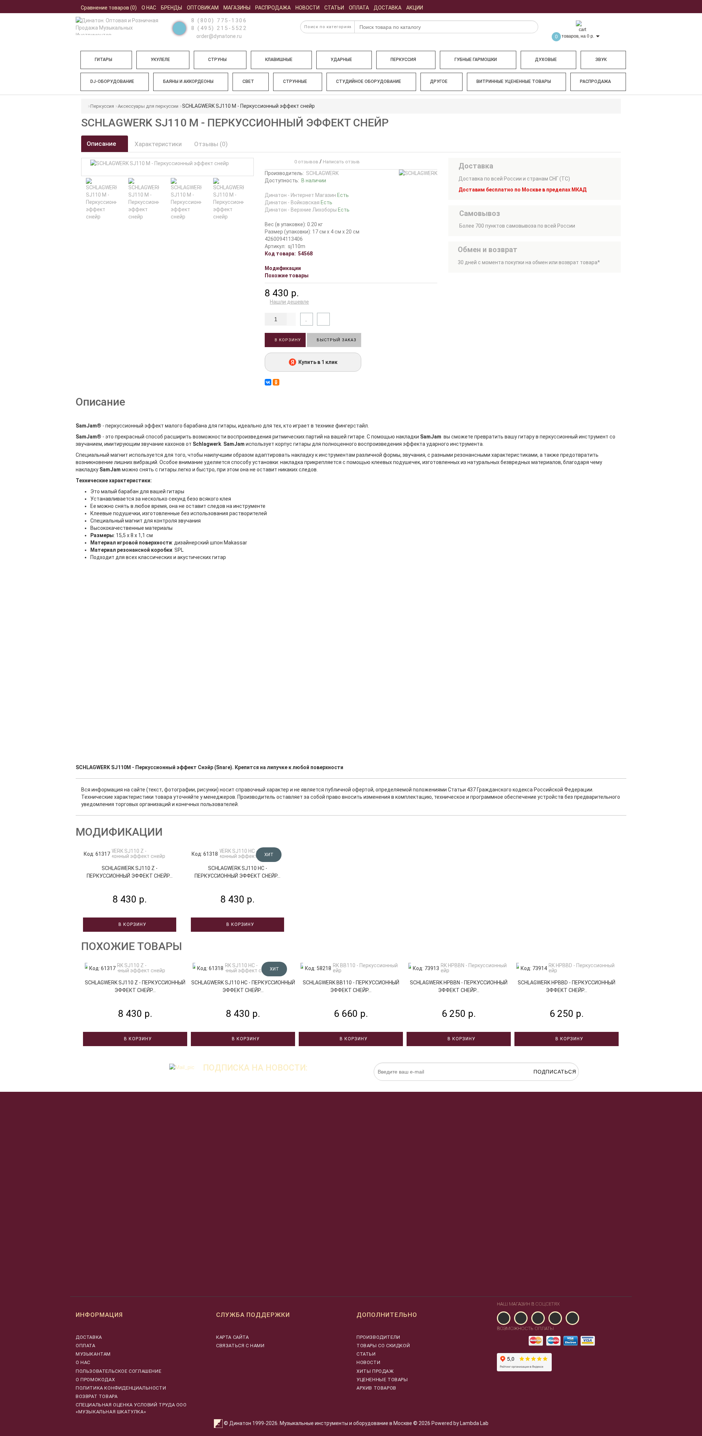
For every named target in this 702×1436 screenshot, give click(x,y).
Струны (217, 59)
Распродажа (595, 81)
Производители (378, 1337)
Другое (439, 81)
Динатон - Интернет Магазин (307, 195)
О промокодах (95, 1379)
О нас (83, 1362)
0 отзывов (305, 161)
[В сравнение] (323, 319)
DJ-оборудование (112, 81)
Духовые (546, 59)
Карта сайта (232, 1337)
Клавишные (278, 59)
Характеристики (158, 144)
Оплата (85, 1345)
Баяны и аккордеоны (188, 81)
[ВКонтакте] (268, 382)
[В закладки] (306, 319)
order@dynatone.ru (218, 36)
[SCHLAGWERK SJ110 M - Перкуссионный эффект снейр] (132, 199)
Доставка (89, 1337)
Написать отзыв (341, 161)
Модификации (283, 268)
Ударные (341, 59)
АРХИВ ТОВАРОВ (376, 1388)
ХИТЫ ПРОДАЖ (375, 1371)
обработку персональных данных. (544, 1084)
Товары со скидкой (383, 1345)
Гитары (103, 59)
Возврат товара (96, 1396)
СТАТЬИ (366, 1354)
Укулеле (160, 59)
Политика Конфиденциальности (121, 1388)
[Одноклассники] (276, 382)
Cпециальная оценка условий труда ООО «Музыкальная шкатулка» (131, 1408)
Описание (102, 143)
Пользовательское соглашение (118, 1371)
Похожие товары (287, 275)
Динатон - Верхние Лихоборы (307, 210)
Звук (601, 59)
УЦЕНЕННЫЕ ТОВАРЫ (382, 1379)
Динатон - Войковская (298, 202)
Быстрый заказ (335, 340)
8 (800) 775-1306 (219, 20)
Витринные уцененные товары (513, 81)
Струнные (295, 81)
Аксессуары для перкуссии (148, 106)
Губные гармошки (475, 59)
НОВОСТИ (368, 1362)
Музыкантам (93, 1354)
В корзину (287, 340)
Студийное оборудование (368, 81)
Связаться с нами (240, 1345)
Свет (248, 81)
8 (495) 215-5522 (219, 28)
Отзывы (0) (211, 144)
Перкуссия (403, 59)
